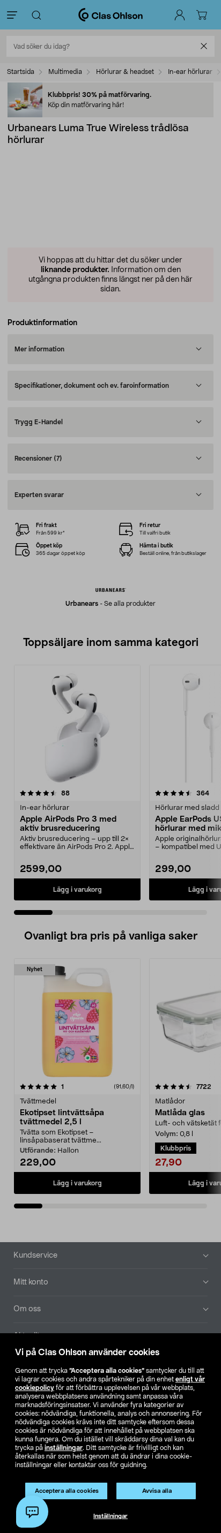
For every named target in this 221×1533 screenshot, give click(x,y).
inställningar (64, 1448)
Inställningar (110, 1516)
